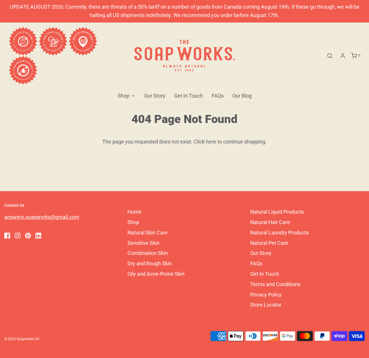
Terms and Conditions (275, 284)
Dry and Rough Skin (149, 263)
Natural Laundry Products (279, 233)
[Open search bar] (330, 56)
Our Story (154, 96)
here (211, 142)
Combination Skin (147, 253)
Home (134, 212)
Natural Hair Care (270, 222)
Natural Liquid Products (277, 212)
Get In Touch (188, 96)
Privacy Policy (266, 295)
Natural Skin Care (147, 233)
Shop (133, 222)
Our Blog (242, 96)
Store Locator (265, 305)
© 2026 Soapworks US (21, 339)
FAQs (218, 96)
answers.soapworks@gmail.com (41, 217)
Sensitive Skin (143, 243)
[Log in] (342, 56)
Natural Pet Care (269, 243)
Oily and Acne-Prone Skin (155, 274)
